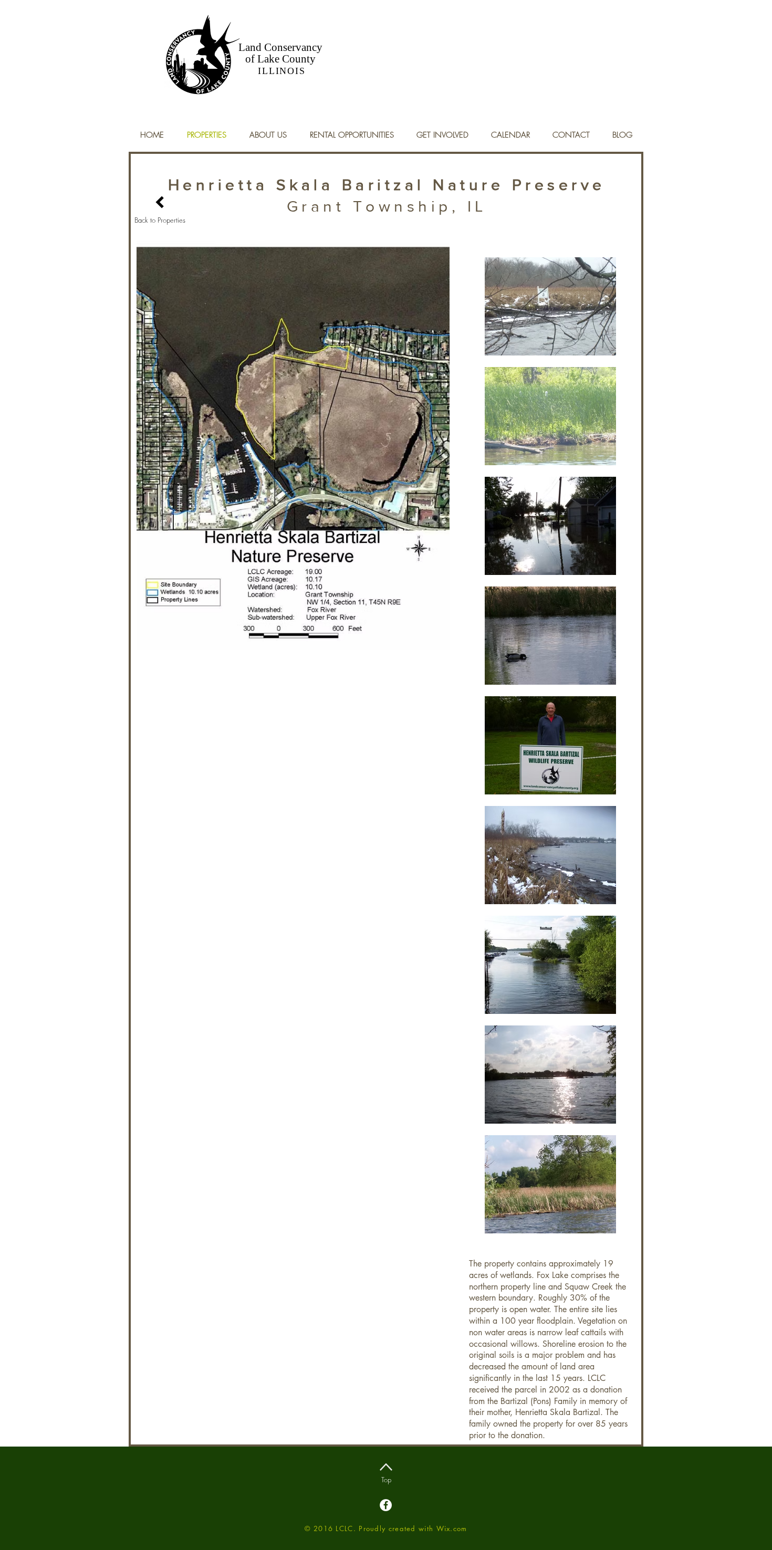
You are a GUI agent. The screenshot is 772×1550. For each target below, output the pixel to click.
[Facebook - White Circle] (386, 1505)
